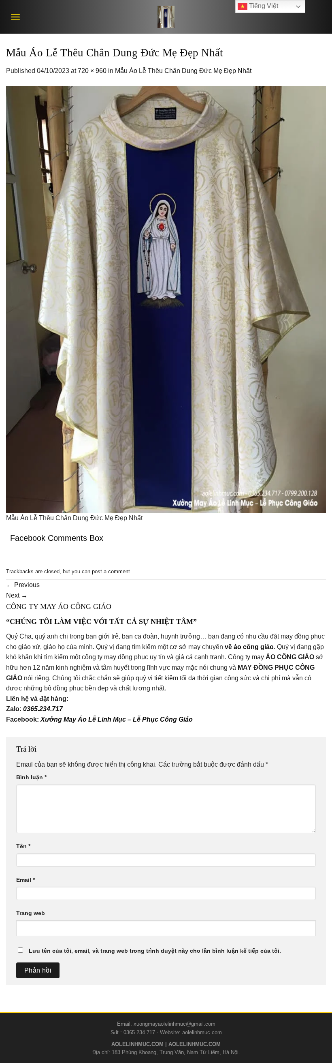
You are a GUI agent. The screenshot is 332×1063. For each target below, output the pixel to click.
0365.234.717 (43, 708)
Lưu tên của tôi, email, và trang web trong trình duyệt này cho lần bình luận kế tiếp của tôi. (155, 950)
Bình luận (31, 777)
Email (25, 880)
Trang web (30, 913)
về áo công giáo (249, 646)
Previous (23, 584)
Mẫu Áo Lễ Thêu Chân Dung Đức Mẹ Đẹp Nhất (183, 70)
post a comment (111, 571)
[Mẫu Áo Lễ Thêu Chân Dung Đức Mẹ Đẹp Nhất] (166, 298)
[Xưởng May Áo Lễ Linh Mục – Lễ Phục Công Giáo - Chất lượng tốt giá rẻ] (166, 17)
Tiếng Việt (262, 5)
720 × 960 (92, 70)
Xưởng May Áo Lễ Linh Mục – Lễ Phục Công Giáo (116, 719)
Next (17, 595)
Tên (23, 846)
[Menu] (15, 17)
